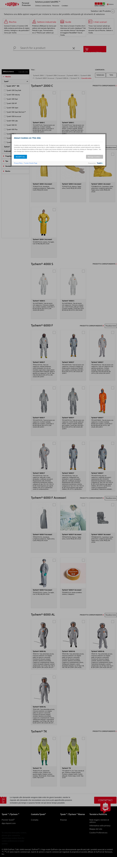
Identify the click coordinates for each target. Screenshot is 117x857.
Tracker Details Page (30, 163)
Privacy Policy (18, 163)
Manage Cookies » (94, 157)
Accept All (20, 157)
